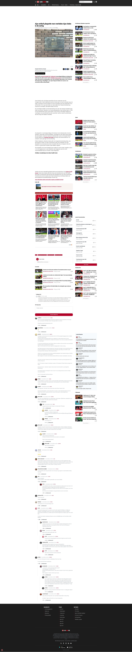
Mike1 (79, 374)
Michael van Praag (48, 137)
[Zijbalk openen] (35, 1)
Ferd (79, 336)
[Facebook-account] (63, 643)
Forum (62, 4)
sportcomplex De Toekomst (49, 76)
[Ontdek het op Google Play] (62, 647)
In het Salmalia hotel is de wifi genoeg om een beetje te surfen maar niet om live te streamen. (86, 340)
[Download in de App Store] (69, 647)
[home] (35, 4)
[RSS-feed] (68, 643)
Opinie (84, 123)
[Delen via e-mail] (70, 69)
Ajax (36, 76)
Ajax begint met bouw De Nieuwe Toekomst (51, 186)
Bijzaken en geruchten (48, 271)
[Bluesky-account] (71, 643)
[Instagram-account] (66, 643)
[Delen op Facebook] (66, 69)
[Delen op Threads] (64, 69)
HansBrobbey (80, 353)
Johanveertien (80, 386)
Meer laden (86, 264)
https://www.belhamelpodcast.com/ (45, 323)
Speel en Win (78, 4)
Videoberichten (86, 273)
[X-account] (61, 643)
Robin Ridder (40, 27)
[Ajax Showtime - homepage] (42, 2)
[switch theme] (94, 2)
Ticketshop (72, 4)
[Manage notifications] (2, 650)
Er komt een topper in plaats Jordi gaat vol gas (83, 388)
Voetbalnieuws (86, 157)
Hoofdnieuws (86, 29)
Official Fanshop (55, 4)
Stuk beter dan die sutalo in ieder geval (82, 356)
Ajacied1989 (80, 380)
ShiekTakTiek (80, 363)
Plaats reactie (54, 314)
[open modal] (96, 2)
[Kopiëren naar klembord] (72, 69)
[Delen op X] (68, 69)
